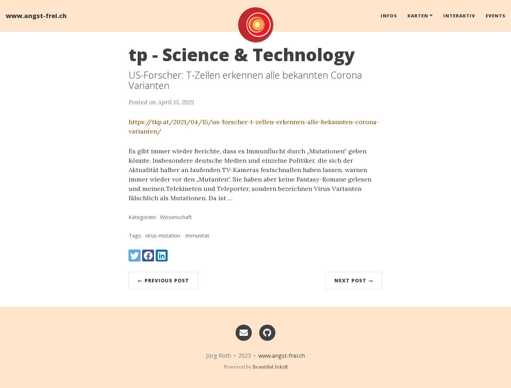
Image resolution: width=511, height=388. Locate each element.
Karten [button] (417, 16)
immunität (197, 235)
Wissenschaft (176, 216)
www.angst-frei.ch (36, 15)
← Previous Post (163, 280)
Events (495, 16)
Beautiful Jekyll (270, 367)
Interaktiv (459, 16)
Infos (389, 16)
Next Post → (353, 280)
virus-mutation (162, 235)
